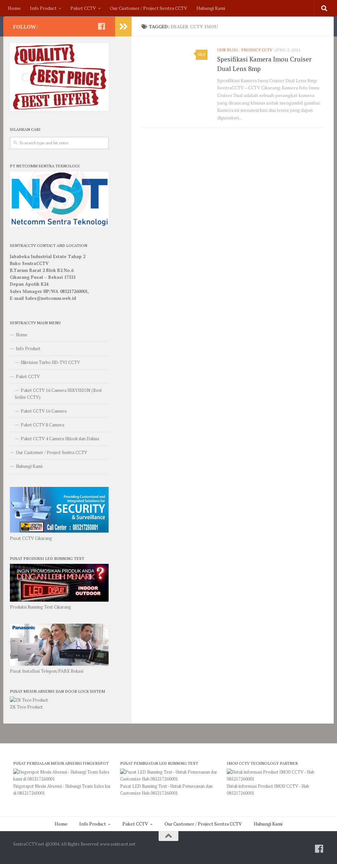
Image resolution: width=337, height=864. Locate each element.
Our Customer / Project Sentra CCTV (148, 8)
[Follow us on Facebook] (101, 26)
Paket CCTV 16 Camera (43, 411)
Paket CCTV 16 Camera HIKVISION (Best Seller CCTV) (58, 393)
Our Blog (227, 50)
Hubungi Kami (210, 8)
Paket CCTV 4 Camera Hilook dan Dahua (60, 439)
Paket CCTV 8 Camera (42, 425)
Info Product (43, 8)
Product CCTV (256, 50)
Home (14, 8)
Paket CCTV (83, 8)
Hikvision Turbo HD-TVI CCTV (50, 362)
